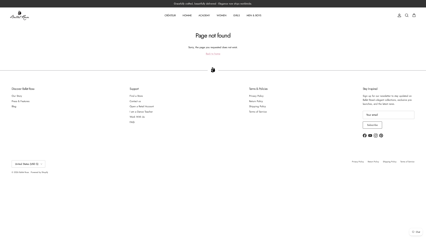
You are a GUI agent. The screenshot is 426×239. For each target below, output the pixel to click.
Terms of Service (258, 112)
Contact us (135, 101)
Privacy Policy (256, 96)
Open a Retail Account (142, 106)
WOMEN (221, 15)
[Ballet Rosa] (19, 15)
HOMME (187, 15)
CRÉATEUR (170, 15)
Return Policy (256, 101)
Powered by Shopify (39, 172)
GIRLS (236, 15)
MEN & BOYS (254, 15)
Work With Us (137, 117)
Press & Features (20, 101)
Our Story (17, 96)
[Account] (398, 15)
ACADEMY (204, 15)
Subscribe (372, 125)
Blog (14, 106)
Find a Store (136, 96)
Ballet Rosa (24, 172)
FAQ (132, 122)
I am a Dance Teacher (141, 112)
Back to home (213, 54)
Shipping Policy (257, 106)
